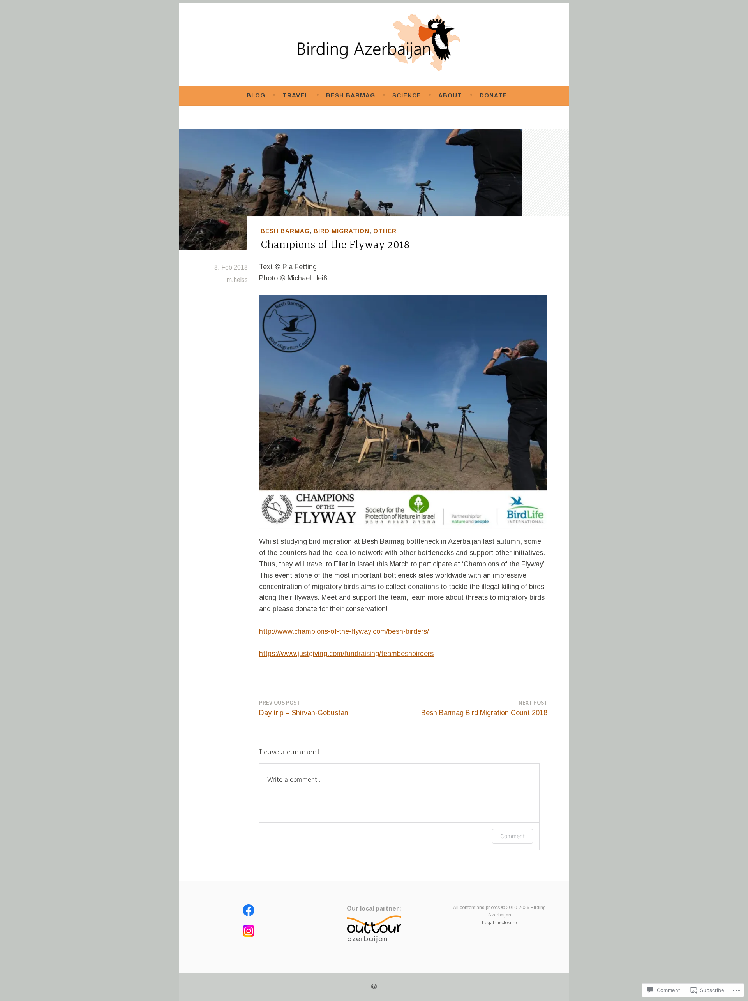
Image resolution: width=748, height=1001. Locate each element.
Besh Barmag (350, 95)
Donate (493, 95)
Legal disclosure (499, 922)
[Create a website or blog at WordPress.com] (374, 986)
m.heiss (237, 280)
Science (406, 95)
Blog (256, 95)
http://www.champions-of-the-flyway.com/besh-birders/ (344, 631)
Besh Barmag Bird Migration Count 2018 (484, 708)
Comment (512, 836)
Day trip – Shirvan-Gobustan (303, 708)
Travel (295, 95)
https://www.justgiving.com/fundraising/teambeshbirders (346, 653)
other (385, 230)
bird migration (341, 230)
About (450, 95)
